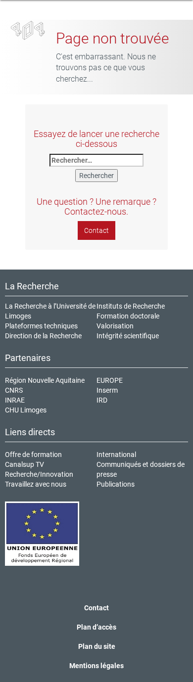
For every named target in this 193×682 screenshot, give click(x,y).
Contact (96, 230)
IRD (101, 400)
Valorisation (115, 326)
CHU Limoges (26, 410)
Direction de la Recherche (43, 336)
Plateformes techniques (41, 326)
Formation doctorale (127, 316)
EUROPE (109, 380)
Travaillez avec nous (35, 484)
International (116, 454)
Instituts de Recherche (130, 306)
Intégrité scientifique (127, 336)
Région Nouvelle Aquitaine (45, 380)
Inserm (107, 390)
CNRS (14, 390)
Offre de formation (33, 454)
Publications (115, 484)
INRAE (15, 400)
